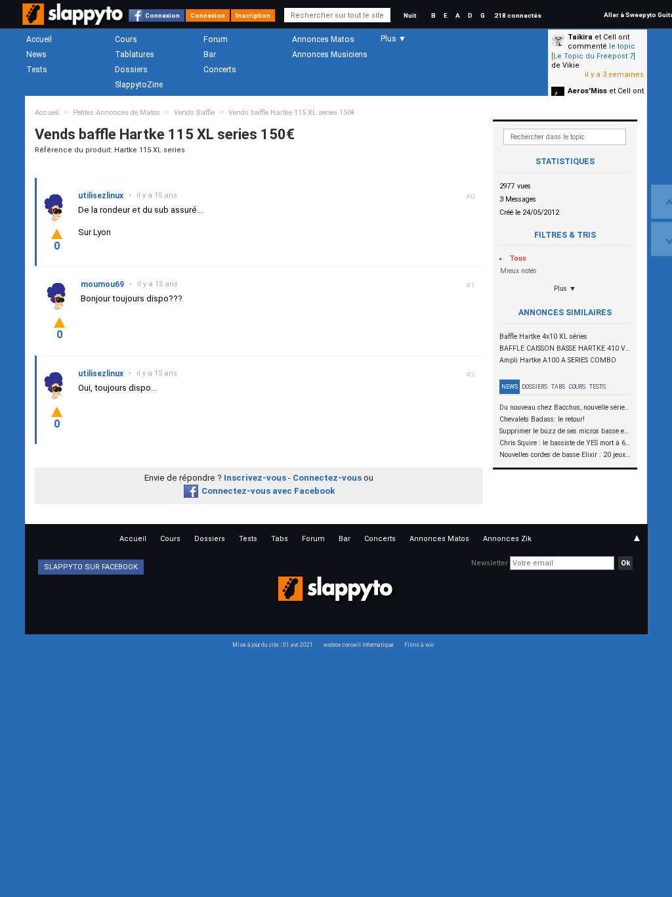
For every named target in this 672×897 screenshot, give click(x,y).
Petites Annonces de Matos (116, 112)
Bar (209, 54)
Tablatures (134, 54)
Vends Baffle (194, 112)
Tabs (558, 386)
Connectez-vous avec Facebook (268, 491)
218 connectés (517, 15)
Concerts (219, 69)
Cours (126, 39)
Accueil (39, 39)
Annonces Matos (323, 39)
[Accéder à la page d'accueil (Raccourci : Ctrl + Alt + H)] (74, 20)
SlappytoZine (139, 84)
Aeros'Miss (587, 91)
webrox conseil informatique (359, 645)
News (36, 54)
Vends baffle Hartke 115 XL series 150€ (291, 112)
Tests (36, 69)
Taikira (580, 37)
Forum (215, 39)
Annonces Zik (507, 539)
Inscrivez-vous (255, 478)
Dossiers (131, 69)
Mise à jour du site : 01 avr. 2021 (272, 645)
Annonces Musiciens (330, 54)
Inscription (253, 15)
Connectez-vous (327, 478)
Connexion (162, 15)
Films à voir (419, 645)
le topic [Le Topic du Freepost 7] (593, 51)
